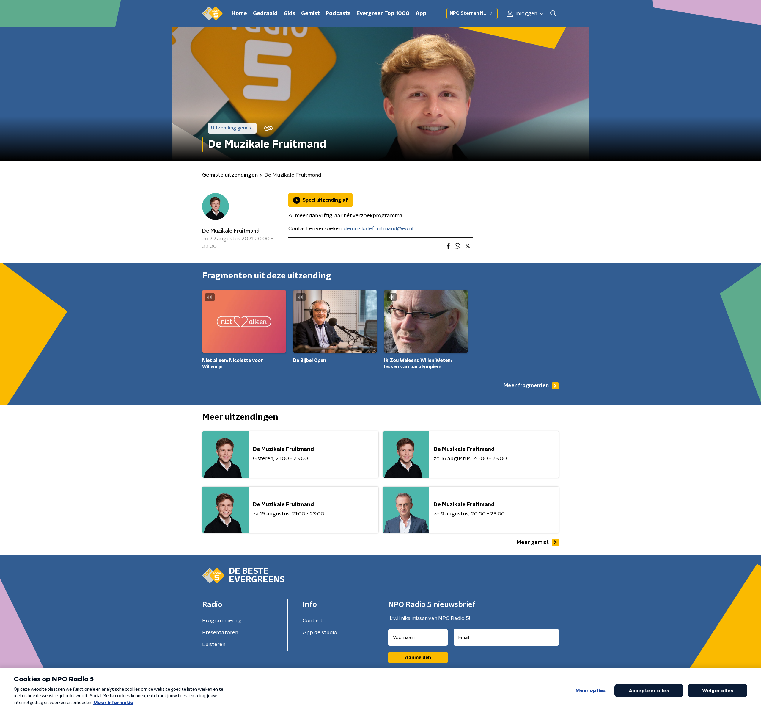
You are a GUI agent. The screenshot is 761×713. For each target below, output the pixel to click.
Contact (313, 620)
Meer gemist (533, 542)
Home (239, 13)
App (421, 13)
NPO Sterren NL (468, 13)
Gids (289, 13)
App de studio (320, 632)
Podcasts (338, 13)
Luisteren (213, 644)
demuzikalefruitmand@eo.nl (378, 228)
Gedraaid (265, 13)
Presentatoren (220, 632)
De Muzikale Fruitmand (231, 231)
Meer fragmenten (526, 385)
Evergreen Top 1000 (383, 13)
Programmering (222, 620)
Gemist (310, 13)
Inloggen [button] (525, 13)
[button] (553, 13)
